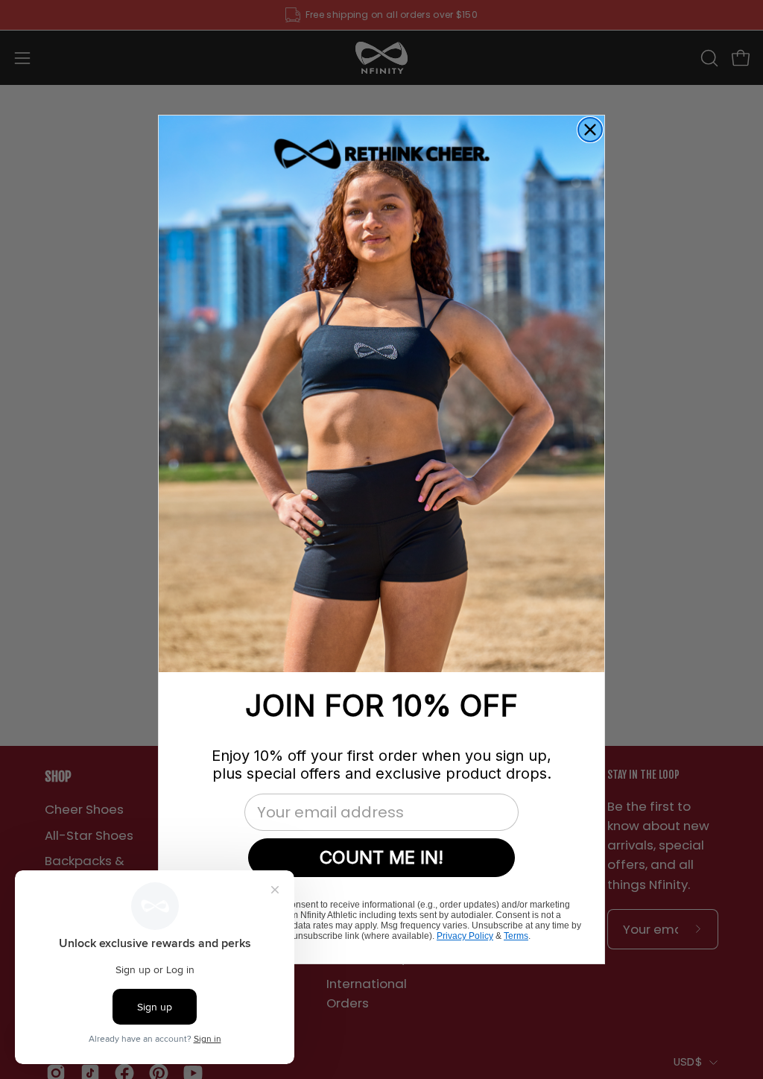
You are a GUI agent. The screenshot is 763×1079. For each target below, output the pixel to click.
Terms (516, 936)
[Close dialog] (590, 130)
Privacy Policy (465, 936)
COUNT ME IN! (381, 857)
